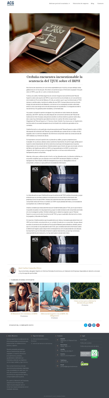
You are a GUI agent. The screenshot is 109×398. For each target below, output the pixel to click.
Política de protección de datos (89, 346)
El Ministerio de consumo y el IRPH (24, 314)
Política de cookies (85, 343)
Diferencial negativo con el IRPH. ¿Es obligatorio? (54, 315)
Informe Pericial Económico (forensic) (39, 340)
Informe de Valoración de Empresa (42, 343)
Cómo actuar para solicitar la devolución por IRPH (85, 302)
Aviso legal (83, 339)
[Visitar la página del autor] (12, 270)
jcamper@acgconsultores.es (68, 366)
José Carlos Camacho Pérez (30, 268)
